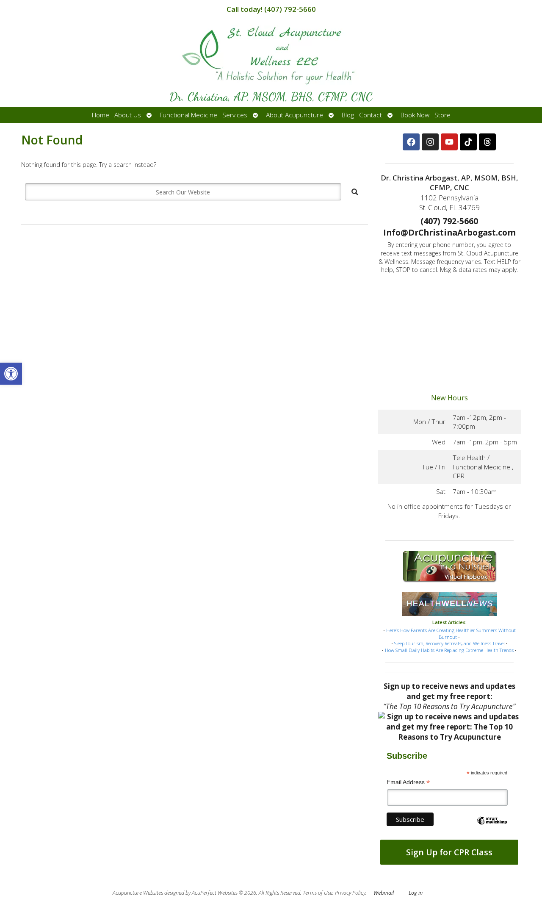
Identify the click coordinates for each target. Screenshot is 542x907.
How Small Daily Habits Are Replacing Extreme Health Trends (449, 650)
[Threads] (487, 141)
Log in (416, 892)
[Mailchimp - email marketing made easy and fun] (492, 827)
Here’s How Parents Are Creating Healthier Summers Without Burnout (451, 633)
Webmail (383, 892)
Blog (348, 115)
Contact (370, 115)
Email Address (408, 782)
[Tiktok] (468, 141)
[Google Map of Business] (449, 324)
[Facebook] (411, 141)
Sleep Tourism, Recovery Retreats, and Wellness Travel (449, 643)
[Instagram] (430, 141)
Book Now (415, 115)
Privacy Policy (350, 892)
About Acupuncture (294, 115)
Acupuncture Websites (138, 892)
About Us (127, 115)
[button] (11, 374)
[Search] (355, 192)
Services (234, 115)
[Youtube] (449, 141)
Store (442, 115)
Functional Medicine (188, 115)
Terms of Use (317, 892)
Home (100, 115)
